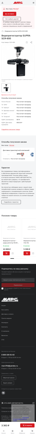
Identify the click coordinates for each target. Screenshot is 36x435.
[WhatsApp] (30, 44)
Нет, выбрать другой (11, 19)
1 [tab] (12, 258)
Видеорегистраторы (9, 238)
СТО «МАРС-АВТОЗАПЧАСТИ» (13, 403)
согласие (9, 288)
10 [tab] (25, 258)
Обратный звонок (8, 377)
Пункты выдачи (6, 318)
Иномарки (4, 322)
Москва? (16, 9)
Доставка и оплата (7, 314)
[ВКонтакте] (25, 44)
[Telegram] (22, 44)
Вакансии (4, 335)
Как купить (5, 310)
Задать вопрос (7, 383)
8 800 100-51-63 (7, 355)
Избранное (22, 433)
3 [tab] (16, 258)
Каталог (3, 433)
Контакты (4, 327)
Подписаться (18, 285)
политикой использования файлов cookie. (21, 419)
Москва (11, 145)
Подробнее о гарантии (11, 202)
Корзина (32, 433)
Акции (3, 305)
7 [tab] (21, 258)
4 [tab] (17, 258)
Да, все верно (9, 14)
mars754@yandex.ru (9, 366)
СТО (2, 339)
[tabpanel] (11, 237)
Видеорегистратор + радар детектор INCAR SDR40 (10, 242)
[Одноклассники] (27, 44)
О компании (5, 331)
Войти (12, 433)
